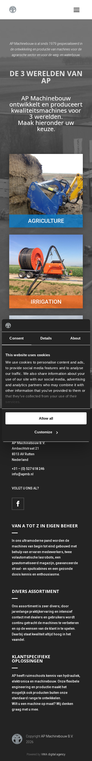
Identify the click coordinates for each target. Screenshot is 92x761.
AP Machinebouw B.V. (57, 736)
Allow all (46, 418)
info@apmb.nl (22, 474)
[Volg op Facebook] (18, 504)
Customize (43, 432)
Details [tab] (46, 338)
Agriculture (46, 221)
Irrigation (46, 301)
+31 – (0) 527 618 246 (28, 469)
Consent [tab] (16, 338)
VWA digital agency (53, 754)
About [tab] (75, 338)
